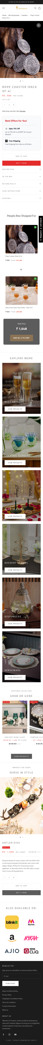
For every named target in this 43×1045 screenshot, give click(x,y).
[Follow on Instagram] (9, 1034)
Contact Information (9, 1006)
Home (4, 15)
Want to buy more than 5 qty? (13, 111)
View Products (15, 677)
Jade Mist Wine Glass (15, 737)
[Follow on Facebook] (3, 1034)
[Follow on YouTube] (15, 1034)
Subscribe (10, 983)
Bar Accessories (13, 15)
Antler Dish (11, 842)
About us (5, 1010)
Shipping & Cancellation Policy (12, 998)
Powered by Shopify (29, 1040)
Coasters (24, 15)
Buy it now (21, 163)
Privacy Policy (6, 995)
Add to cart (21, 156)
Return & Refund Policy (10, 991)
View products (15, 409)
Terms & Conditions (9, 1002)
